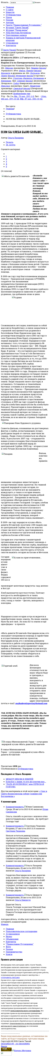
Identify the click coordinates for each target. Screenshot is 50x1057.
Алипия (21, 80)
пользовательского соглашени (24, 1011)
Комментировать (15, 806)
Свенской (18, 88)
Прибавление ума (21, 93)
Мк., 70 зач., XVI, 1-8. (24, 96)
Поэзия (9, 20)
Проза (9, 17)
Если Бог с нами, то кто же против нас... (26, 781)
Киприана (6, 80)
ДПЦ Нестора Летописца (18, 32)
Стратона (17, 78)
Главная (10, 7)
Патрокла (35, 73)
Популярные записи (16, 35)
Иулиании (21, 75)
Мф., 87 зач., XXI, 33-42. (31, 99)
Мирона (9, 68)
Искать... (5, 2)
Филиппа (27, 78)
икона (43, 68)
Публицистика (13, 14)
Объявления (12, 939)
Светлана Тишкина (15, 831)
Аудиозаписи (13, 934)
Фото (8, 946)
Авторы (10, 22)
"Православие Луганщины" (19, 944)
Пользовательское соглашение (21, 931)
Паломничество (14, 951)
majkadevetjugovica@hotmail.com (31, 703)
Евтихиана (38, 78)
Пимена (34, 68)
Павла (4, 75)
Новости (10, 12)
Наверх (4, 924)
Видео (9, 936)
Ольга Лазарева (16, 137)
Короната (5, 73)
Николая (5, 86)
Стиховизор (12, 43)
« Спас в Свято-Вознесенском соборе (24, 792)
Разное (9, 949)
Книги (9, 954)
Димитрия (35, 86)
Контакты (11, 45)
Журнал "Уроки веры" (17, 30)
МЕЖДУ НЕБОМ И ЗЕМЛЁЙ (19, 779)
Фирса (22, 70)
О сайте (9, 9)
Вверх (4, 1046)
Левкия (29, 70)
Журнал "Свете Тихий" (17, 27)
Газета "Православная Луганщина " (24, 25)
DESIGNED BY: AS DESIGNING (15, 1043)
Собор (16, 83)
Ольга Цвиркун (23, 900)
